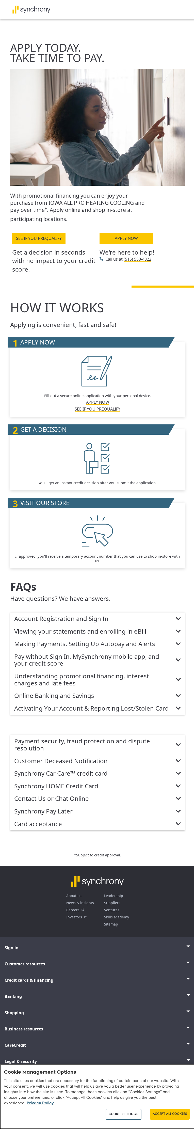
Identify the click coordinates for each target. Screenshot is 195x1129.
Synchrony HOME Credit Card (56, 786)
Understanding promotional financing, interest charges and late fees (81, 679)
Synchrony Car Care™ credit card (61, 773)
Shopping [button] (14, 1012)
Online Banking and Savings (54, 696)
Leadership (113, 895)
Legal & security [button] (21, 1061)
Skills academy (116, 917)
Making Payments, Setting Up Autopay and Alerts (84, 644)
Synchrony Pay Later (43, 811)
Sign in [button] (12, 947)
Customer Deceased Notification (61, 761)
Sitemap (111, 924)
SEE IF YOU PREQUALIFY (39, 238)
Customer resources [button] (25, 963)
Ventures (111, 909)
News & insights (80, 902)
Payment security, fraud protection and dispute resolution (82, 745)
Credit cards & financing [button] (29, 980)
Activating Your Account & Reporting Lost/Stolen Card (91, 708)
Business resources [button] (24, 1028)
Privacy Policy (40, 1103)
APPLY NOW (126, 238)
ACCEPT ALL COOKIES (170, 1114)
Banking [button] (13, 996)
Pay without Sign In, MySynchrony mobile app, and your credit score (86, 660)
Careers (72, 909)
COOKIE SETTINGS (123, 1114)
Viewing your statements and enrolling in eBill (80, 631)
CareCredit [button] (15, 1045)
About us (74, 895)
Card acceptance (38, 824)
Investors (74, 917)
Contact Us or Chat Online (51, 799)
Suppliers (112, 902)
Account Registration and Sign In (61, 619)
